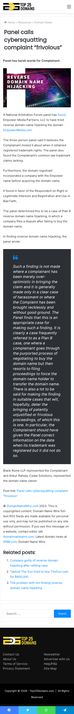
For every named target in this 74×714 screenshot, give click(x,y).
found (62, 115)
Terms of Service (15, 664)
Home (11, 22)
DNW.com (10, 542)
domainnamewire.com (18, 536)
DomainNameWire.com (22, 506)
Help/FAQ (50, 664)
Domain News (43, 22)
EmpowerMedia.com (17, 130)
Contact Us (11, 654)
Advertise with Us (57, 659)
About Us (9, 659)
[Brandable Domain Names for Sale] (19, 6)
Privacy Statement (16, 668)
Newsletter (52, 654)
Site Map (50, 668)
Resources (24, 22)
